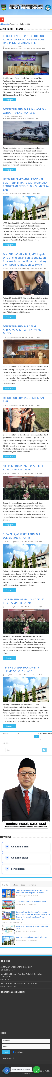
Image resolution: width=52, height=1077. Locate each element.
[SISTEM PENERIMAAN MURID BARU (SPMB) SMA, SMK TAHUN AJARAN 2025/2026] (8, 893)
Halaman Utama (16, 49)
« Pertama (5, 734)
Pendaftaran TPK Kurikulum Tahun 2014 (19, 983)
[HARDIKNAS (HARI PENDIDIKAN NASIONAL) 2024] (8, 929)
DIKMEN (7, 49)
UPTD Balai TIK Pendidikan (32, 49)
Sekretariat (39, 268)
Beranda (5, 24)
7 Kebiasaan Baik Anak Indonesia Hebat (31, 901)
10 (18, 734)
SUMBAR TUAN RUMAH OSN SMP (16, 967)
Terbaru (15, 885)
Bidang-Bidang (29, 268)
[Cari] (44, 750)
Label (23, 885)
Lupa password (8, 1058)
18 (26, 734)
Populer (5, 885)
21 (41, 736)
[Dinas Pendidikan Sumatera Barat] (26, 7)
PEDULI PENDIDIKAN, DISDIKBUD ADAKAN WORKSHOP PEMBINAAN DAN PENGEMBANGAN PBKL (23, 39)
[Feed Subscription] (51, 29)
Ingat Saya (18, 1052)
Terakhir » (5, 743)
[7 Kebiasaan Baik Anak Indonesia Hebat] (8, 904)
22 (46, 736)
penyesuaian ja (10, 20)
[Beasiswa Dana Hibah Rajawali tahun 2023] (8, 940)
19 (31, 734)
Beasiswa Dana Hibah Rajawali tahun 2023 (32, 937)
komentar (32, 885)
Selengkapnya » (10, 100)
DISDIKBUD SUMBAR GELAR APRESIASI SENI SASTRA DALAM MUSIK (22, 330)
